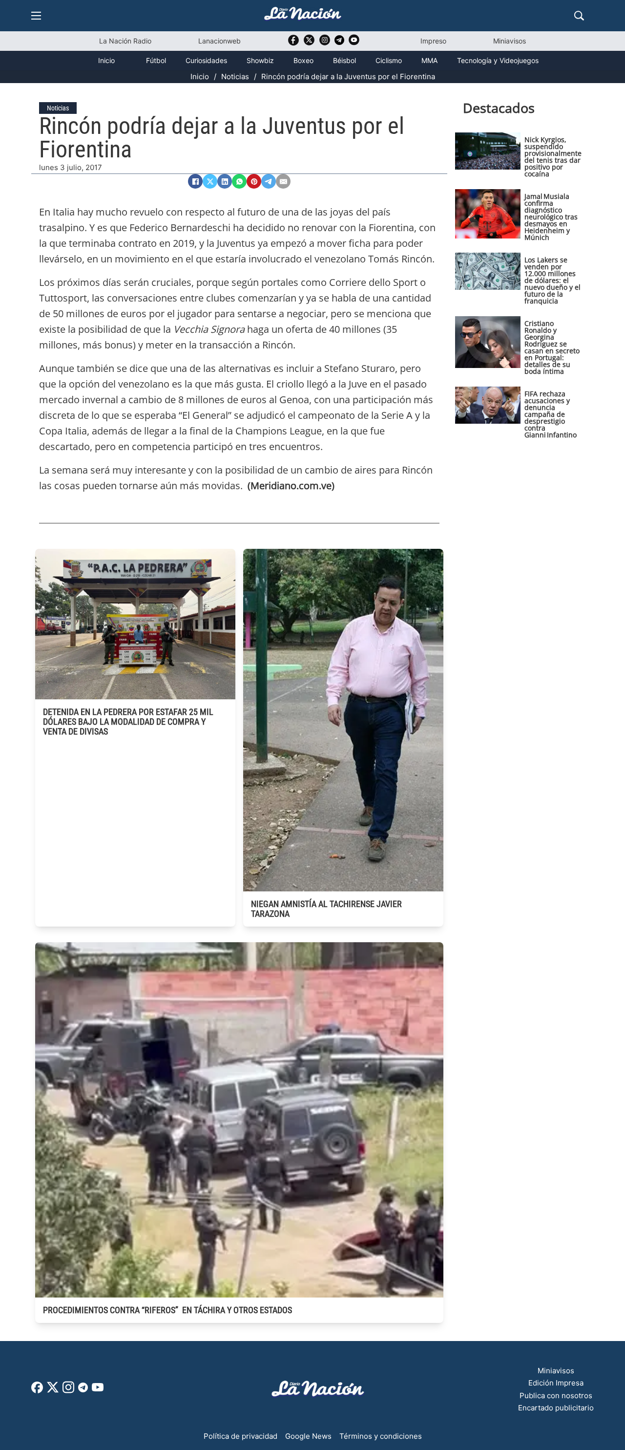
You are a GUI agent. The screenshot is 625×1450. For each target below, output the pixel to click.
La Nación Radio (125, 41)
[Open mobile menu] (36, 16)
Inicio (106, 60)
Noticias (235, 76)
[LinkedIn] (224, 181)
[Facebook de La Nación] (37, 1390)
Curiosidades (206, 60)
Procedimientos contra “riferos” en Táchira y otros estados (167, 1310)
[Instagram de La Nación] (325, 43)
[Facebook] (195, 181)
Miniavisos (509, 41)
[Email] (283, 181)
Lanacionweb (219, 41)
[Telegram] (268, 181)
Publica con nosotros (556, 1395)
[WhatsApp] (239, 181)
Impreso (433, 41)
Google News (308, 1436)
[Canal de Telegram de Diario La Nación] (339, 43)
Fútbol (156, 60)
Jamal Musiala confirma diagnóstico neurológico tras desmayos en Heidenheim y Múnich (551, 217)
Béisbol (344, 60)
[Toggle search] (579, 15)
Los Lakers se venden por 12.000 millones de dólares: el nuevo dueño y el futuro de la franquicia (552, 280)
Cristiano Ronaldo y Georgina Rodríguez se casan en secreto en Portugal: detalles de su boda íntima (552, 347)
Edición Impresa (555, 1382)
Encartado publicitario (556, 1407)
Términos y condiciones (380, 1436)
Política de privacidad (240, 1436)
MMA (429, 60)
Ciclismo (388, 60)
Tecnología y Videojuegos (498, 60)
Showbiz (260, 60)
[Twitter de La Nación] (309, 43)
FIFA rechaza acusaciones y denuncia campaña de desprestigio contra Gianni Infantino (550, 414)
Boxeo (303, 60)
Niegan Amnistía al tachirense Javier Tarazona (326, 909)
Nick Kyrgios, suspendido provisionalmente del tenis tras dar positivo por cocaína (553, 156)
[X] (210, 181)
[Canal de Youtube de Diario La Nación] (354, 43)
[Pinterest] (254, 181)
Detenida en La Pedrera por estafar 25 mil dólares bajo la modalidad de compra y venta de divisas (128, 721)
